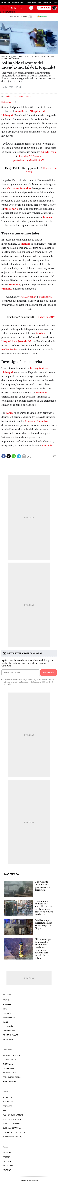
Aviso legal (8, 1102)
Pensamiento (9, 1017)
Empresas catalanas (12, 1123)
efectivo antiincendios (19, 188)
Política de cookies (12, 1119)
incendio (19, 111)
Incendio (28, 96)
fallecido (40, 333)
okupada (47, 445)
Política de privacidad (13, 1115)
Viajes (5, 1022)
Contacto (7, 1106)
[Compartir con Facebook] (3, 456)
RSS (4, 1110)
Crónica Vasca (9, 1059)
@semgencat (45, 296)
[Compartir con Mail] (24, 456)
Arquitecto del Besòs (34, 2)
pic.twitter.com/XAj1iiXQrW (29, 160)
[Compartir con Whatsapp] (14, 456)
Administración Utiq (12, 1137)
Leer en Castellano (8, 12)
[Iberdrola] (42, 17)
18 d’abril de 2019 (44, 317)
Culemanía (8, 1064)
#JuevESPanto (49, 151)
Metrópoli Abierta (11, 1055)
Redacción (6, 102)
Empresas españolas (12, 1128)
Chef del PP (47, 2)
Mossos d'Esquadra (36, 421)
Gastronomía (9, 1030)
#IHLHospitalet (28, 296)
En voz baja (8, 1039)
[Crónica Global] (18, 7)
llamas (9, 413)
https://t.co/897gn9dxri (30, 156)
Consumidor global (12, 1077)
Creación (7, 1013)
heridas (47, 217)
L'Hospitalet (18, 96)
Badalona (41, 392)
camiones (6, 288)
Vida (5, 1009)
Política (6, 1000)
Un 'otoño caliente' (17, 2)
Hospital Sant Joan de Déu (16, 341)
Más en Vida (11, 874)
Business (7, 1004)
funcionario (11, 209)
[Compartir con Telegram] (19, 456)
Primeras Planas (10, 1035)
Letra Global (9, 1068)
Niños (8, 96)
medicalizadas (9, 349)
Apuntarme (48, 672)
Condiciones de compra (14, 1132)
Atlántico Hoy (9, 1073)
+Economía (8, 1026)
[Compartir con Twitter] (8, 456)
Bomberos (14, 284)
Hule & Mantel (9, 1081)
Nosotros (7, 1097)
